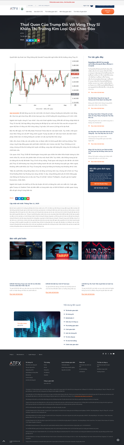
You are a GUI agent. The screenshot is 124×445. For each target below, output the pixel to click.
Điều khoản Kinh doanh (22, 354)
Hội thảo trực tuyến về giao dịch (103, 365)
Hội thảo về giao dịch (102, 369)
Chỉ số (45, 367)
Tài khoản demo (66, 364)
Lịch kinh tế (82, 371)
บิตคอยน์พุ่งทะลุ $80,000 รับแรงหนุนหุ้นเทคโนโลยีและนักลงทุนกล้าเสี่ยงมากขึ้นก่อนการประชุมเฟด (100, 64)
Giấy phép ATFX (29, 370)
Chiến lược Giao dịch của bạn (85, 365)
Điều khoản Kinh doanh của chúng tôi (83, 396)
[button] (27, 40)
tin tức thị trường (83, 369)
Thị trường (47, 362)
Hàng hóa (46, 370)
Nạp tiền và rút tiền (66, 370)
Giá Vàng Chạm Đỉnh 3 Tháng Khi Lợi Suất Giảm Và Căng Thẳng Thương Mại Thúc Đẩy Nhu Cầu (100, 115)
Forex (45, 364)
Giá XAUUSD (14, 113)
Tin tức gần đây (25, 36)
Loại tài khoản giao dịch (68, 362)
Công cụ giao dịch (49, 381)
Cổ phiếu (46, 375)
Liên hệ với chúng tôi (31, 380)
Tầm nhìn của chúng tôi (31, 364)
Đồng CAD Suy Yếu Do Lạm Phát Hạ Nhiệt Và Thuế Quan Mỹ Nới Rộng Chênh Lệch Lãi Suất (100, 151)
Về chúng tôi (29, 362)
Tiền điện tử (46, 372)
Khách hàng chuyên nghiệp (68, 367)
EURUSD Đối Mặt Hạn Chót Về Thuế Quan (57, 284)
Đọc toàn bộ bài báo (97, 92)
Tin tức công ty (29, 377)
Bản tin (40, 354)
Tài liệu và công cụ (102, 362)
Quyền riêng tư (32, 354)
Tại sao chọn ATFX (30, 367)
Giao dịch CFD (38, 11)
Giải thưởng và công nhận (32, 372)
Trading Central (101, 371)
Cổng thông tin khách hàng (104, 5)
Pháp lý (11, 354)
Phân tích (82, 362)
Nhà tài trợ (28, 375)
